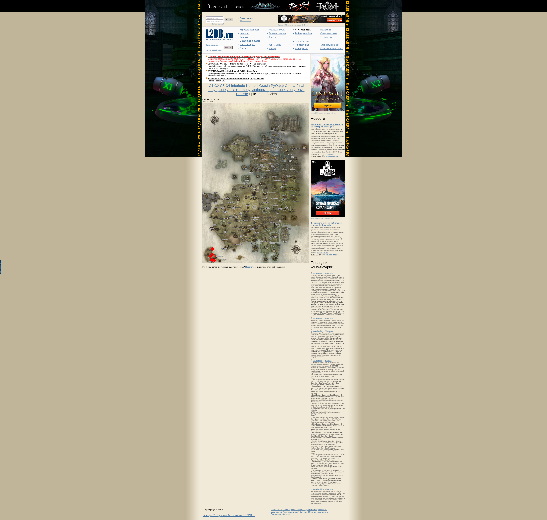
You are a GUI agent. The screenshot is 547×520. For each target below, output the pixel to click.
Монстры (329, 273)
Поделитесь (250, 267)
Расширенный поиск (214, 50)
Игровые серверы (249, 29)
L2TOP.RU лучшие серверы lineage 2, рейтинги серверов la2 (299, 509)
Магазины (325, 29)
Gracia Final (294, 86)
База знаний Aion (279, 512)
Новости (244, 33)
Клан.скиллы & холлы (331, 48)
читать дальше (328, 154)
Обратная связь (245, 21)
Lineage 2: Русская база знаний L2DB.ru (229, 515)
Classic (242, 94)
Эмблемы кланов (329, 45)
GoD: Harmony (239, 90)
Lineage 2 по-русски (250, 41)
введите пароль (214, 21)
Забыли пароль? (218, 24)
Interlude (238, 86)
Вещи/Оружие (302, 41)
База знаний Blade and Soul (300, 512)
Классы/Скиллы (277, 29)
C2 (216, 86)
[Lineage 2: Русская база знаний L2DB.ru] (218, 39)
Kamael (252, 86)
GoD (222, 90)
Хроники (244, 37)
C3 (222, 86)
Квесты (272, 37)
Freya (213, 90)
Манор (272, 48)
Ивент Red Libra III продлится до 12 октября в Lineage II (327, 125)
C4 (227, 86)
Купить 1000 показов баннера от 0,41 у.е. (293, 25)
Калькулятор (301, 48)
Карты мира (275, 45)
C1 (211, 86)
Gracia (264, 86)
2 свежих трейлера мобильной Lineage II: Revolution (326, 224)
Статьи (243, 48)
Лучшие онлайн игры (280, 514)
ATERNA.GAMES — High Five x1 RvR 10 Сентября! (232, 71)
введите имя (213, 18)
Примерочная (302, 45)
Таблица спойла (303, 33)
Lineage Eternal (321, 512)
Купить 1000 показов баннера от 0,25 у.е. (323, 113)
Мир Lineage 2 (247, 44)
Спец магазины (328, 33)
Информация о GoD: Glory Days (278, 90)
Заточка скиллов (277, 33)
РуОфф (277, 86)
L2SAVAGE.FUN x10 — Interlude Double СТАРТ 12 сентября (237, 64)
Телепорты (326, 37)
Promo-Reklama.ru (216, 81)
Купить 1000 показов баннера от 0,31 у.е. (323, 218)
